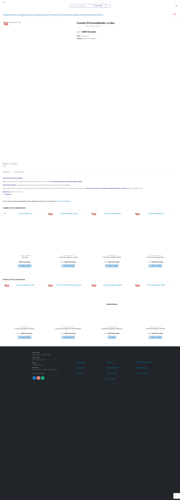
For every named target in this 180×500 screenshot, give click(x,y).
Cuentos (100, 15)
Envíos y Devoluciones (142, 368)
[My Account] (169, 15)
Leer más (112, 337)
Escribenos (80, 373)
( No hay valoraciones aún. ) (93, 26)
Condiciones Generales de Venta (144, 362)
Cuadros (6, 15)
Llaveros (81, 15)
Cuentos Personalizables (89, 38)
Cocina (45, 15)
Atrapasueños (90, 15)
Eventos (60, 15)
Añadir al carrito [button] (25, 266)
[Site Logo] (9, 6)
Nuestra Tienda (81, 368)
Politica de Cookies (111, 373)
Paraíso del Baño (70, 15)
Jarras (39, 15)
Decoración (27, 15)
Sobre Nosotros (81, 362)
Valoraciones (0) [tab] (18, 172)
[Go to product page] (24, 232)
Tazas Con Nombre (26, 255)
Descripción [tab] (6, 172)
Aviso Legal (109, 362)
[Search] (108, 5)
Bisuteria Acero (16, 15)
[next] (176, 23)
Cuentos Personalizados (63, 201)
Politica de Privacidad (112, 368)
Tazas (34, 15)
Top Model (53, 15)
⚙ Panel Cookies (110, 379)
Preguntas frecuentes (142, 373)
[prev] (173, 23)
